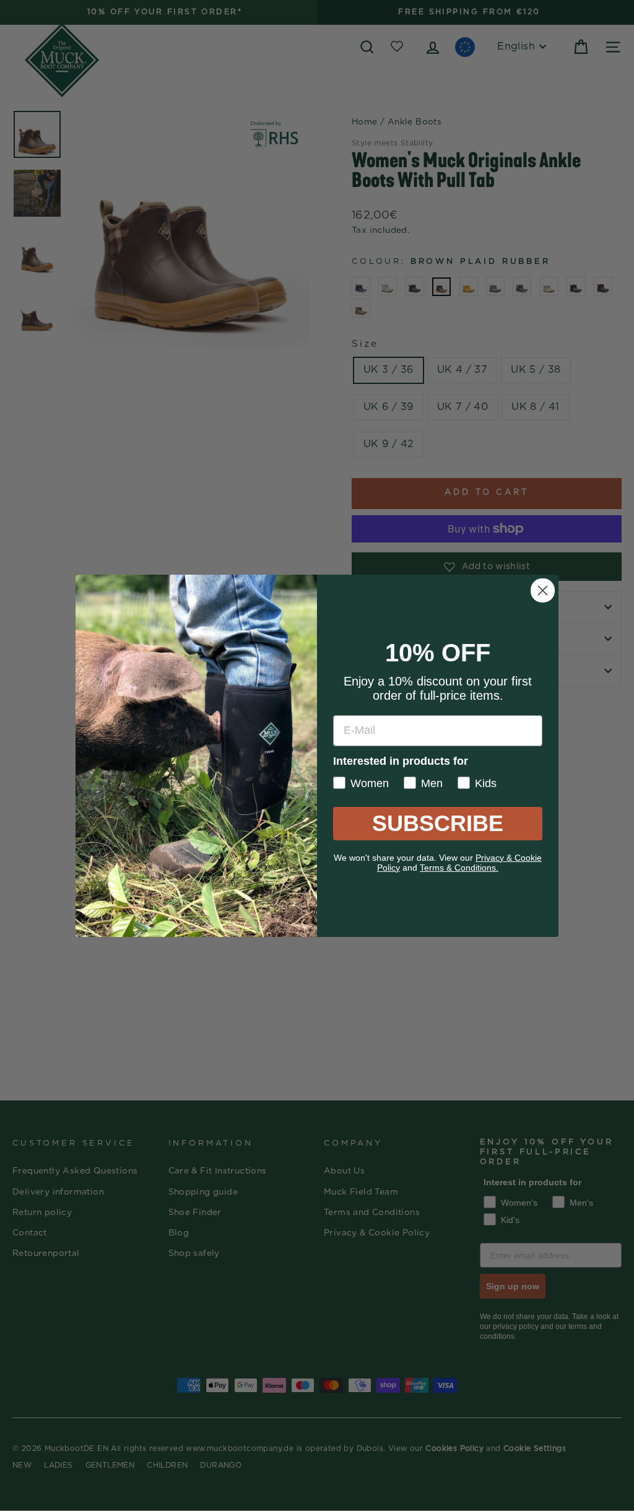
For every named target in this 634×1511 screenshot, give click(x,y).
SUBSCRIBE (437, 823)
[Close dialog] (543, 590)
